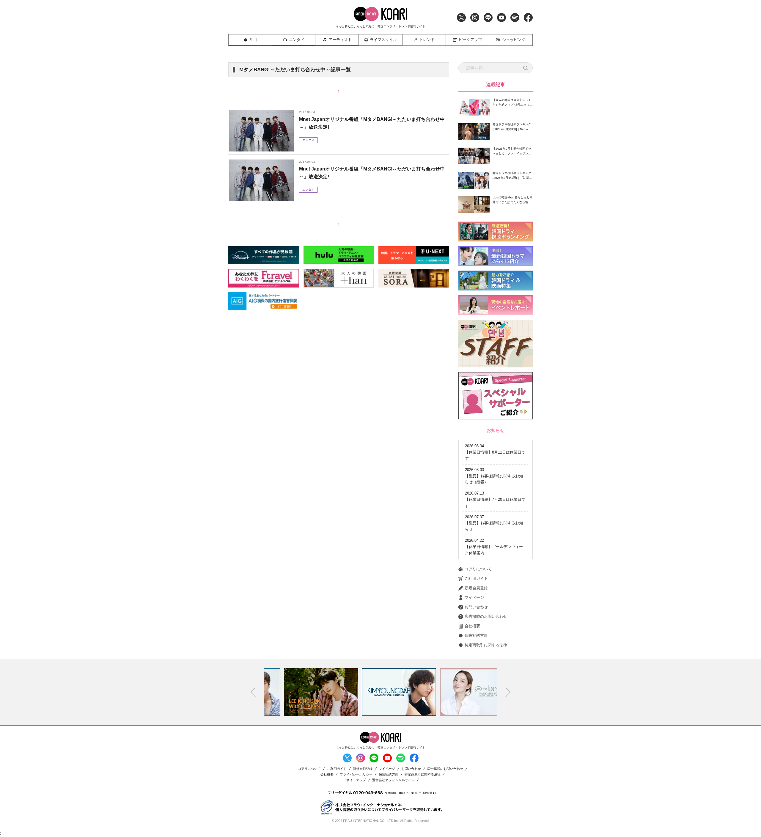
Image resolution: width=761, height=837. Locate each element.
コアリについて (478, 569)
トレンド (427, 39)
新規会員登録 (476, 588)
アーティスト (340, 39)
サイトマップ (356, 780)
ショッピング (513, 39)
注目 (253, 39)
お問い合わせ (476, 607)
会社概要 (472, 626)
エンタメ (296, 39)
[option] (303, 692)
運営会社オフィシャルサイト (393, 780)
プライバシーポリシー (356, 774)
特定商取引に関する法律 (486, 645)
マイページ (474, 597)
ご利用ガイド (476, 578)
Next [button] (508, 692)
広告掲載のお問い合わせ (486, 616)
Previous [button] (253, 692)
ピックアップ (470, 39)
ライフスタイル (383, 39)
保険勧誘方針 (476, 635)
